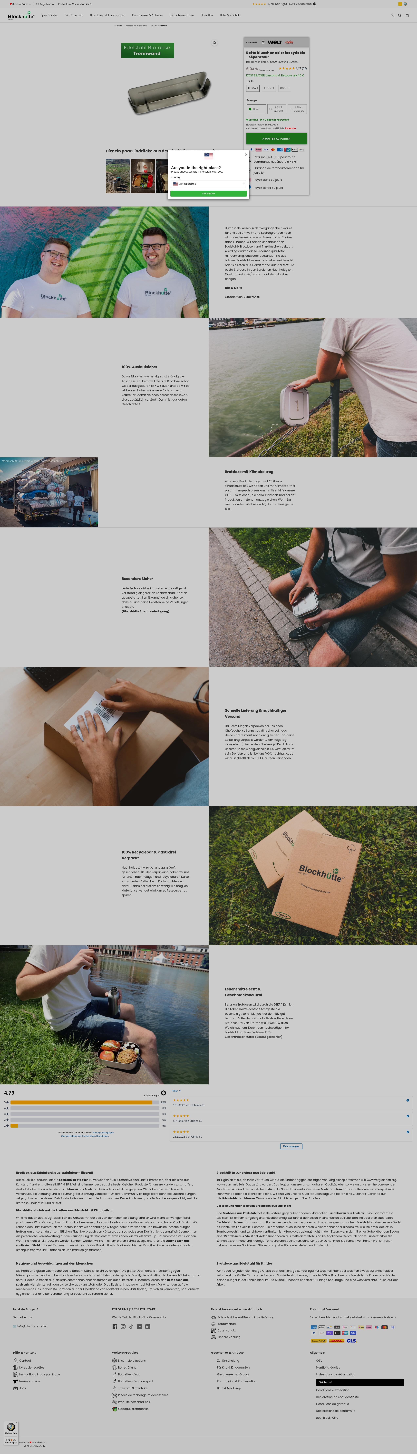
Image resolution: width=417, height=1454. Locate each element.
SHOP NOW (208, 193)
